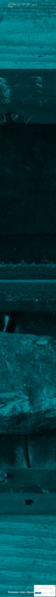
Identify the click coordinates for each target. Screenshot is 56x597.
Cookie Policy (43, 595)
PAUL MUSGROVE (12, 3)
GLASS (23, 4)
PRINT (18, 4)
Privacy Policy (46, 595)
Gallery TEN (34, 4)
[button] (54, 586)
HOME (9, 4)
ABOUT (28, 4)
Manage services (36, 590)
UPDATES (14, 4)
